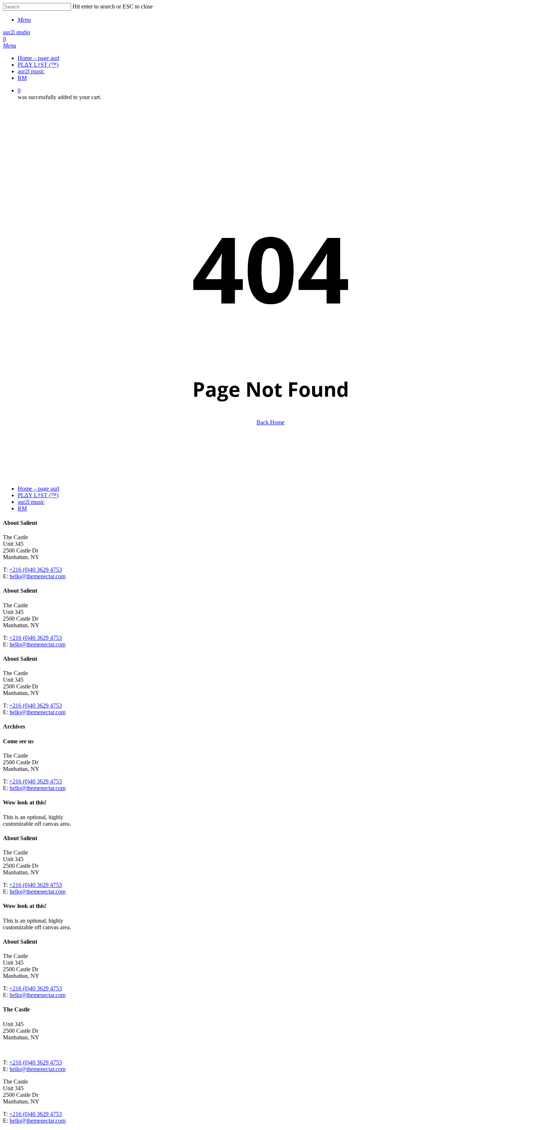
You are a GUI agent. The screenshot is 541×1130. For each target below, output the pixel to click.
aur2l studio (16, 32)
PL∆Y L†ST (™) (38, 495)
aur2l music (31, 502)
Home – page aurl (38, 488)
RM (22, 508)
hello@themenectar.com (38, 576)
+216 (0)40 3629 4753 (35, 569)
